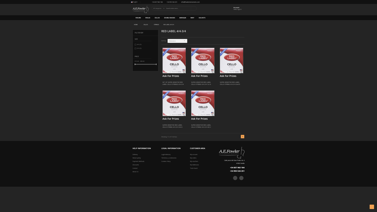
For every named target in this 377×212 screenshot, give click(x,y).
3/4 (139, 48)
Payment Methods (138, 161)
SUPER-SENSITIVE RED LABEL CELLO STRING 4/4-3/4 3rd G (172, 126)
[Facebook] (143, 2)
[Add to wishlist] (169, 70)
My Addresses (194, 165)
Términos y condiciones (168, 158)
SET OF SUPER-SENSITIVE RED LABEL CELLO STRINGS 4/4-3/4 (173, 83)
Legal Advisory (166, 154)
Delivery (135, 154)
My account (193, 154)
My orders (193, 158)
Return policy (137, 158)
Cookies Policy (166, 161)
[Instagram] (147, 2)
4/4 (139, 44)
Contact (135, 168)
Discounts (136, 165)
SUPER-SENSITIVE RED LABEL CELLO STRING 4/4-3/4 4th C (201, 126)
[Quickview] (184, 51)
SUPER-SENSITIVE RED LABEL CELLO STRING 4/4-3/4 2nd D (230, 83)
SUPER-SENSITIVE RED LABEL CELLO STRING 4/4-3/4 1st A (201, 83)
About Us (135, 172)
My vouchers (194, 161)
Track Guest (194, 168)
